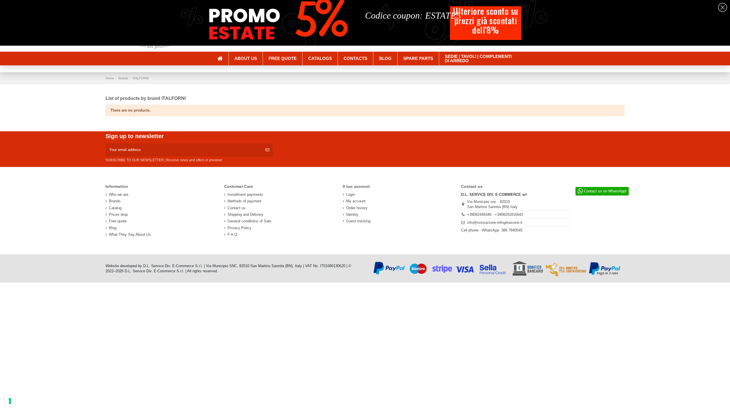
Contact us (237, 208)
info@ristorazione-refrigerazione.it (494, 222)
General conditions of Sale (249, 221)
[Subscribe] (267, 149)
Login (350, 194)
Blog (112, 228)
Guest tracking (358, 221)
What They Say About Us (130, 234)
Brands (115, 201)
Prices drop (118, 214)
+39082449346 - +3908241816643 (495, 214)
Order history (357, 208)
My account (356, 201)
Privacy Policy (240, 228)
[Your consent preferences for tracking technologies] (10, 401)
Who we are (118, 194)
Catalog (115, 208)
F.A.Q (232, 234)
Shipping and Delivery (245, 214)
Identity (352, 214)
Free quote (118, 221)
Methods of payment (244, 201)
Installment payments (245, 194)
